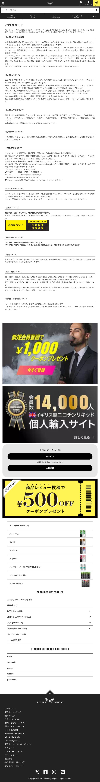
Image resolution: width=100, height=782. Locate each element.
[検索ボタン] (96, 10)
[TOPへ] (50, 692)
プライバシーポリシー (14, 766)
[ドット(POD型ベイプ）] (19, 528)
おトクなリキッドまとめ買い (77, 16)
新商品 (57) (12, 605)
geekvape (11, 679)
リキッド (8, 748)
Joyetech (11, 662)
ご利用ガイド (10, 709)
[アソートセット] (16, 586)
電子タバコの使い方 (13, 712)
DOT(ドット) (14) (15, 611)
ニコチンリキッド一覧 (11, 16)
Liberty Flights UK (12, 737)
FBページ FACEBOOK (14, 733)
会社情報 (8, 759)
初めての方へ (10, 716)
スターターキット (33, 16)
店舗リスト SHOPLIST (15, 726)
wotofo (10, 674)
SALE (94, 16)
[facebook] (45, 771)
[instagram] (54, 771)
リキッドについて (12, 719)
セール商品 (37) (14, 640)
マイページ (88, 5)
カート (81, 5)
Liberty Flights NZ (12, 741)
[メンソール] (14, 536)
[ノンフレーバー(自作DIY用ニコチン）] (26, 569)
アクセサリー (10, 755)
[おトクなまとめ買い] (18, 578)
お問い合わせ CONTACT (15, 723)
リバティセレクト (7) (16, 634)
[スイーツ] (13, 561)
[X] (37, 771)
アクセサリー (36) (15, 623)
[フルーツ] (13, 553)
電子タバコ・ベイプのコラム (17, 744)
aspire (10, 668)
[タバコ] (12, 544)
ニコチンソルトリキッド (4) (19, 600)
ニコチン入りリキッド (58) (19, 617)
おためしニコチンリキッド (55, 16)
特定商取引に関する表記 (15, 762)
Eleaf (9, 656)
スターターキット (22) (17, 628)
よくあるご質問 (11, 730)
